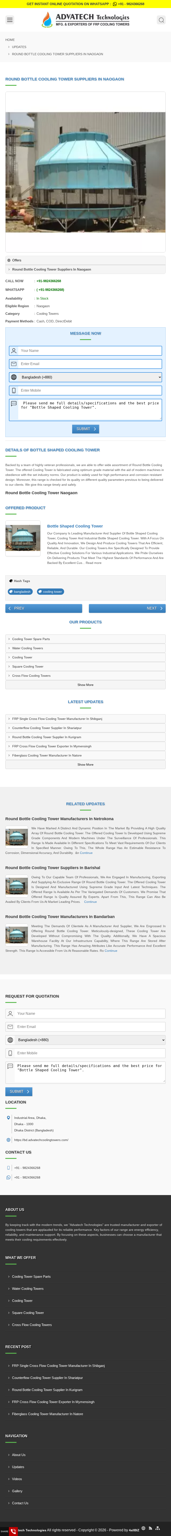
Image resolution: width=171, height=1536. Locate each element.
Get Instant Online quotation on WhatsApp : (85, 4)
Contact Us (20, 1503)
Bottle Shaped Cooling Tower (75, 526)
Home (10, 40)
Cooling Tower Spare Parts (31, 639)
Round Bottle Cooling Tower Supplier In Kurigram (46, 737)
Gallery (17, 1491)
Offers (16, 260)
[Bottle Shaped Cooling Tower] (23, 539)
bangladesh (22, 591)
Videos (17, 1479)
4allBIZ (134, 1530)
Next (152, 608)
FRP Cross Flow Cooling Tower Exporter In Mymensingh (52, 746)
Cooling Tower (22, 657)
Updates (19, 47)
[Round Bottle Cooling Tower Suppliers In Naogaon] (85, 172)
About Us (19, 1455)
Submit (83, 429)
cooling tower (52, 591)
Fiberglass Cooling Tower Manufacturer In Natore (47, 755)
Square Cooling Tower (27, 666)
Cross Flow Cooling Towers (31, 675)
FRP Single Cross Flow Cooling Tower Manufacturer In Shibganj (57, 719)
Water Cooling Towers (27, 648)
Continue (86, 853)
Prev (19, 608)
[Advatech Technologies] (85, 19)
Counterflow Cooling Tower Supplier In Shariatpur (47, 728)
